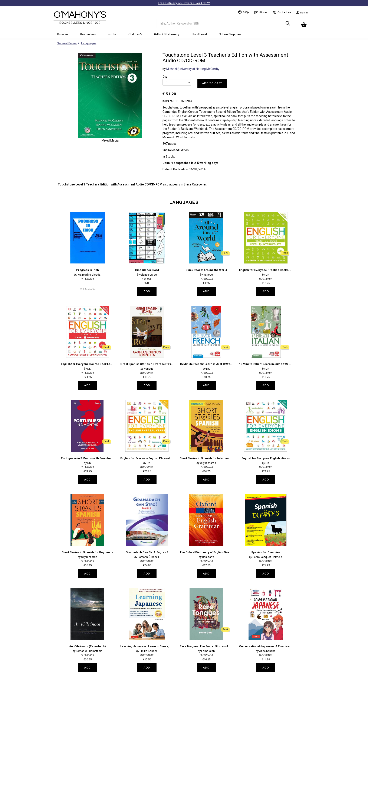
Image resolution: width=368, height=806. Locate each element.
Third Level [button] (199, 34)
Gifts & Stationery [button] (167, 34)
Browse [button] (62, 34)
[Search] (288, 24)
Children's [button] (135, 34)
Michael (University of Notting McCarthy (192, 69)
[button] (304, 24)
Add (147, 291)
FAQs (246, 12)
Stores (263, 12)
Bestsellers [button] (88, 34)
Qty (164, 74)
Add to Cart (212, 83)
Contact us (284, 12)
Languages (184, 202)
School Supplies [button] (230, 34)
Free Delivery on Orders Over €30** (184, 3)
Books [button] (112, 34)
